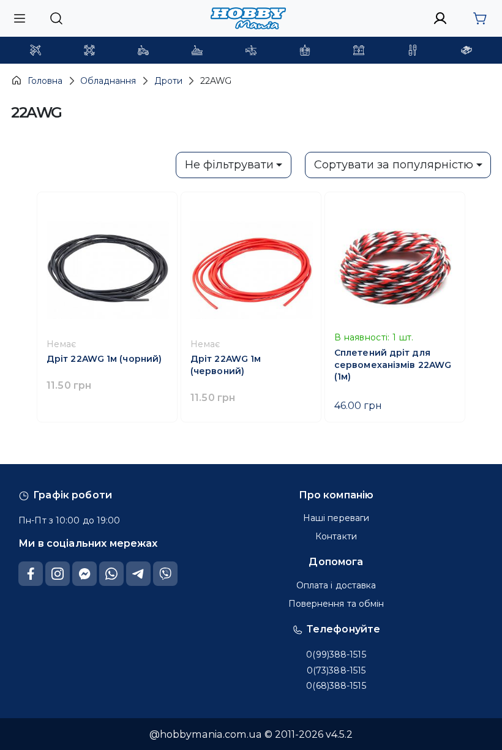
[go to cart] (479, 18)
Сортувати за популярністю (393, 164)
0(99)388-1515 (335, 654)
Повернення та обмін (336, 603)
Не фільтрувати (229, 164)
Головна (45, 80)
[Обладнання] (412, 50)
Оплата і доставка (336, 585)
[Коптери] (89, 50)
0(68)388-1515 (335, 685)
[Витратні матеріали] (466, 50)
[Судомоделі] (197, 50)
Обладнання (108, 80)
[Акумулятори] (358, 50)
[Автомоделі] (143, 50)
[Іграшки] (251, 50)
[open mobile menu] (19, 18)
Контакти (336, 536)
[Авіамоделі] (35, 50)
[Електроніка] (305, 50)
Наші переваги (336, 517)
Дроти (168, 80)
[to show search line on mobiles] (56, 18)
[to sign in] (440, 18)
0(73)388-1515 (336, 670)
